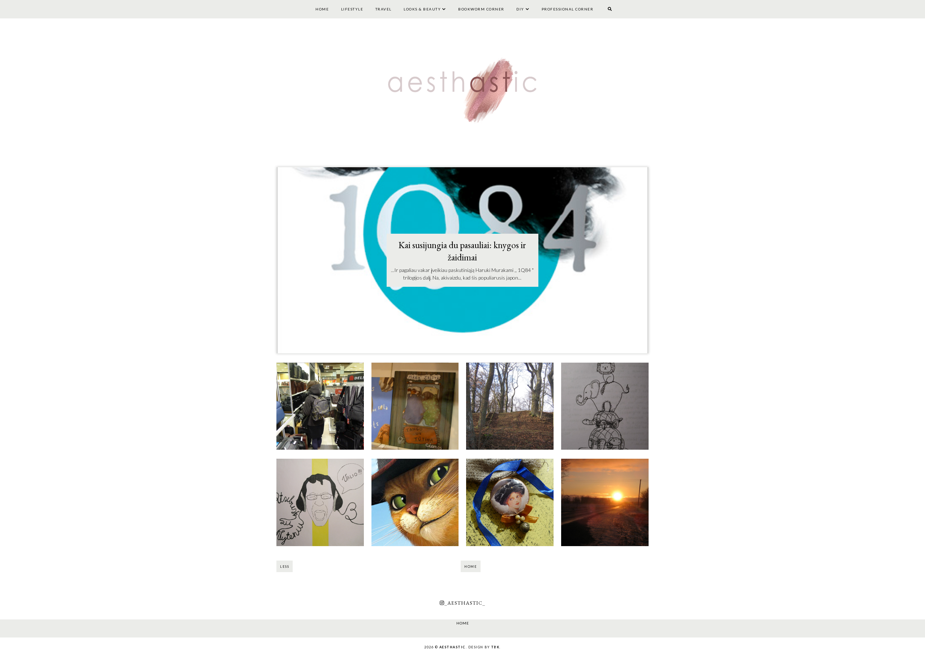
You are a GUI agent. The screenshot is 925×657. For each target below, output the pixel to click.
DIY (520, 9)
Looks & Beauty (422, 9)
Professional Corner (568, 9)
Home (322, 9)
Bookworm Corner (481, 9)
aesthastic (452, 647)
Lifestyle (352, 9)
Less (284, 567)
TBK (495, 647)
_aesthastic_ (464, 603)
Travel (383, 9)
